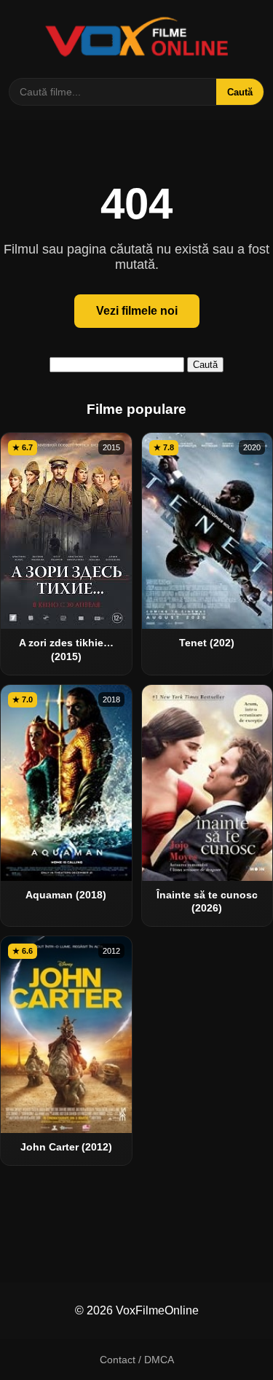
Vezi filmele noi (137, 311)
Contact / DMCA (137, 1359)
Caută (240, 92)
